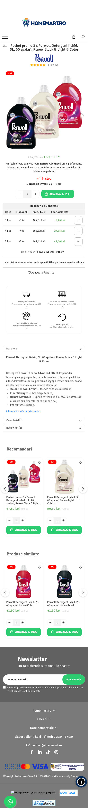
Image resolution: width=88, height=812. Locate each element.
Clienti (42, 719)
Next (81, 116)
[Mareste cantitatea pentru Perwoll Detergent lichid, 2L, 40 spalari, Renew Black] (63, 622)
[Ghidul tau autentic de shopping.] (69, 793)
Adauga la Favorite (42, 272)
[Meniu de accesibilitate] (81, 782)
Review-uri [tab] (14, 427)
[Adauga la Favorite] (39, 462)
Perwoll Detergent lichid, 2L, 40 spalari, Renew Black (63, 604)
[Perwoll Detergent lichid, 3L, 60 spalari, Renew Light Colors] (64, 476)
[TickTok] (48, 752)
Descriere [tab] (11, 348)
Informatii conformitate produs (23, 411)
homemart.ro (42, 711)
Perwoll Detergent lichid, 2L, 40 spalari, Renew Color (22, 604)
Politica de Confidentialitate (25, 691)
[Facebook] (32, 752)
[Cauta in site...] (83, 37)
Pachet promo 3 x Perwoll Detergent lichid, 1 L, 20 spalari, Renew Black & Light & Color (22, 500)
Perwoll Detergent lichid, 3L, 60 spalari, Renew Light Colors (63, 500)
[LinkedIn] (40, 752)
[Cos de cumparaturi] (73, 37)
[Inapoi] (3, 46)
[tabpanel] (44, 111)
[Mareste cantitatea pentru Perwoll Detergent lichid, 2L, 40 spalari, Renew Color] (22, 622)
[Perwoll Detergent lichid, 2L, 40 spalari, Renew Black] (64, 581)
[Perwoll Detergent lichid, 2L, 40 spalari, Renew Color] (23, 581)
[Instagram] (56, 752)
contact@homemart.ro (46, 745)
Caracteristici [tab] (13, 420)
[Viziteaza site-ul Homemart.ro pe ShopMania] (44, 803)
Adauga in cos (60, 194)
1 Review (53, 65)
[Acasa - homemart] (44, 22)
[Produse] (5, 38)
